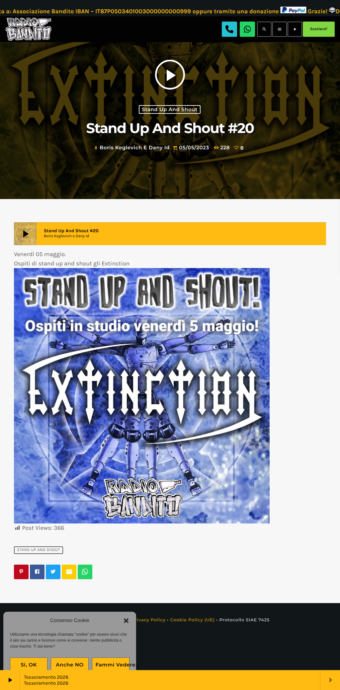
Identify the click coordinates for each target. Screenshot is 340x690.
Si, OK (29, 664)
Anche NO (70, 664)
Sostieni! (318, 29)
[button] (126, 620)
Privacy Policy (148, 620)
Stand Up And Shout (170, 109)
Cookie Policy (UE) (192, 620)
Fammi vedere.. (112, 664)
